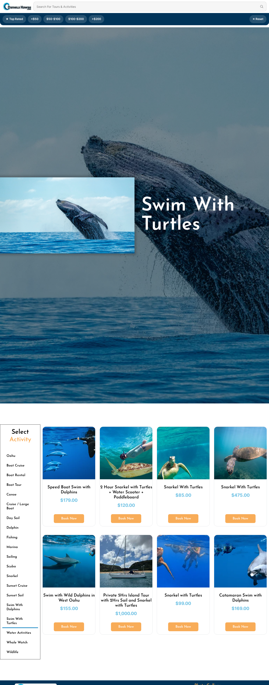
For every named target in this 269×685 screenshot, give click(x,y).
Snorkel (12, 576)
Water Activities (19, 633)
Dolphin (12, 528)
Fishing (12, 537)
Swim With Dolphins (15, 607)
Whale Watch (17, 642)
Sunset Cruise (17, 586)
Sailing (12, 557)
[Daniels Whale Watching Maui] (17, 7)
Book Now (69, 518)
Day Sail (13, 518)
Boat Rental (16, 475)
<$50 (34, 19)
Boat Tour (14, 485)
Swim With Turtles (15, 621)
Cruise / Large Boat (18, 506)
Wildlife (12, 652)
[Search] (261, 6)
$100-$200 (76, 19)
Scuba (11, 566)
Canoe (12, 494)
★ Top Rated (14, 19)
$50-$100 (53, 19)
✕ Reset (258, 19)
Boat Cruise (16, 465)
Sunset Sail (15, 595)
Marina (12, 547)
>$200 (96, 19)
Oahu (11, 456)
